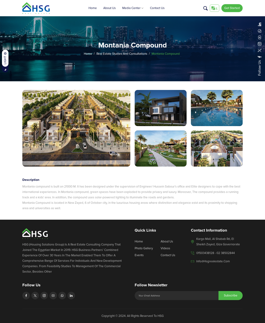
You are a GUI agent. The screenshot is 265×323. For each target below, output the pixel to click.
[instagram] (259, 44)
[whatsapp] (259, 31)
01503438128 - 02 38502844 (215, 253)
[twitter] (259, 50)
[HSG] (36, 8)
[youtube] (259, 37)
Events (139, 255)
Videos (165, 248)
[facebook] (259, 57)
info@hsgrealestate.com (213, 261)
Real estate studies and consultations (121, 54)
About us (109, 8)
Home (93, 8)
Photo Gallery (144, 248)
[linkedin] (259, 24)
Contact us (157, 8)
